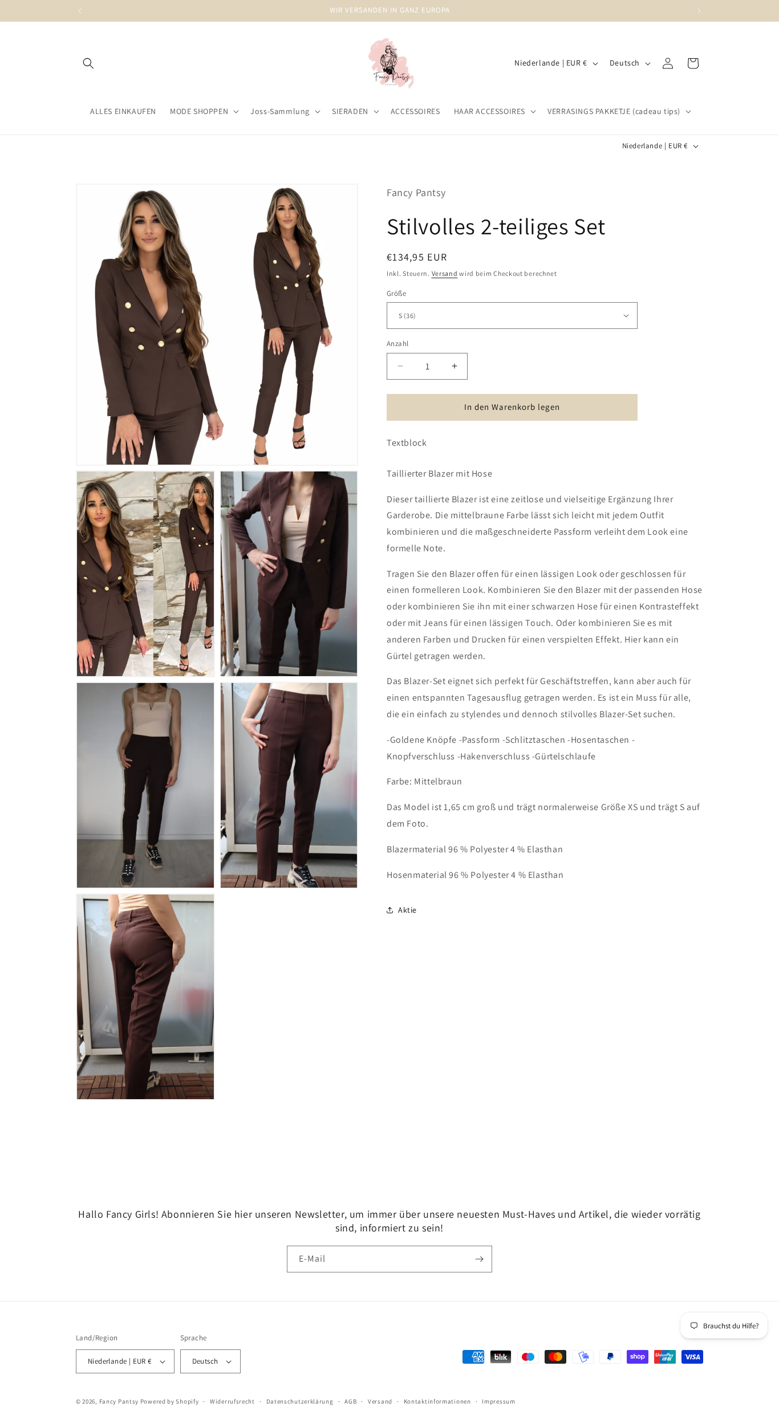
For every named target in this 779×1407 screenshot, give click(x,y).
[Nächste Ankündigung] (699, 11)
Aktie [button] (407, 909)
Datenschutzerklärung (300, 1401)
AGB (350, 1401)
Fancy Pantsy (119, 1401)
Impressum (498, 1401)
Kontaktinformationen (437, 1401)
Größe (396, 293)
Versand (445, 273)
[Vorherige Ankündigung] (79, 11)
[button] (88, 63)
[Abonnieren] (479, 1259)
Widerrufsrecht (232, 1401)
